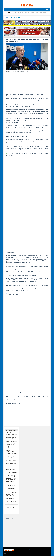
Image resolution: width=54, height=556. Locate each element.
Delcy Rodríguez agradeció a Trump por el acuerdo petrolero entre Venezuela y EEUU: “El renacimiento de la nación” (11, 435)
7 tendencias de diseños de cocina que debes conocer (11, 507)
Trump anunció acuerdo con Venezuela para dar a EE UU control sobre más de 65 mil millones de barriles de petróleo (11, 486)
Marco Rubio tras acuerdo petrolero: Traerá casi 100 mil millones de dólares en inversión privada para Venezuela (11, 478)
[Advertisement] (27, 82)
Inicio (6, 9)
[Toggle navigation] (47, 9)
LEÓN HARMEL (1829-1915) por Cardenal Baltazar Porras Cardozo (11, 494)
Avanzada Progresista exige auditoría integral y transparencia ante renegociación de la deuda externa (22, 12)
